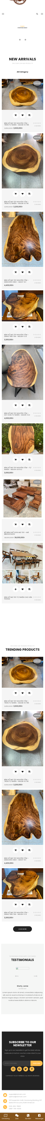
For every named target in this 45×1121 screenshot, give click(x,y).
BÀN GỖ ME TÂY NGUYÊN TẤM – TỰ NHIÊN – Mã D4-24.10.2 (17, 468)
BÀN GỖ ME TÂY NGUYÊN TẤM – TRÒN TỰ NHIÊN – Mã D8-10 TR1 (16, 203)
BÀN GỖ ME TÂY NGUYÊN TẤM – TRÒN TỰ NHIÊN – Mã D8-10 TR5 (16, 124)
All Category (22, 72)
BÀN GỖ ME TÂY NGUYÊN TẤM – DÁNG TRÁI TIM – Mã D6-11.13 (16, 335)
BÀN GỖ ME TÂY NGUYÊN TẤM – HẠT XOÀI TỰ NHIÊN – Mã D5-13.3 (17, 414)
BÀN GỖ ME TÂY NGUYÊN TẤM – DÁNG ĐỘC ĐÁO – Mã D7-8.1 (16, 281)
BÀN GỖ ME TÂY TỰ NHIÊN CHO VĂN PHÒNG (18, 598)
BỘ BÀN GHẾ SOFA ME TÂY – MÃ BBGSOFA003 (16, 533)
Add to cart (16, 115)
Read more (16, 589)
